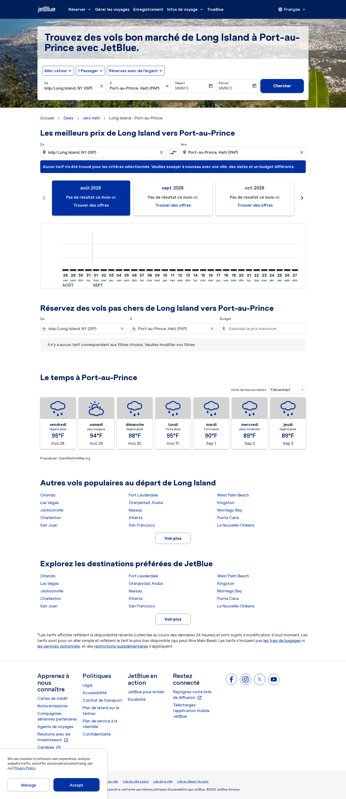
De (46, 83)
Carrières (49, 747)
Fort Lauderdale (143, 495)
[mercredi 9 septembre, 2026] (157, 270)
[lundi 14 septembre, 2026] (195, 270)
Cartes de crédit (52, 698)
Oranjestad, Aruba (146, 502)
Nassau (135, 510)
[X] (259, 679)
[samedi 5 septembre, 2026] (127, 270)
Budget (225, 319)
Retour (224, 83)
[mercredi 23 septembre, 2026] (264, 270)
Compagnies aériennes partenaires (57, 716)
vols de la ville (163, 781)
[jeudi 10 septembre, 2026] (165, 270)
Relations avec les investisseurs (54, 737)
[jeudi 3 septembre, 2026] (111, 270)
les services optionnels (58, 646)
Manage (28, 785)
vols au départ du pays (192, 781)
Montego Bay (229, 510)
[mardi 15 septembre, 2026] (203, 270)
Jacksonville (51, 510)
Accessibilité (95, 692)
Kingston (225, 502)
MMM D (182, 88)
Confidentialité (97, 734)
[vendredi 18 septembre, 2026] (226, 270)
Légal (88, 685)
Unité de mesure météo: (249, 390)
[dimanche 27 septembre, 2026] (295, 270)
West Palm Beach (233, 495)
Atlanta (135, 517)
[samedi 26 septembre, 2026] (287, 270)
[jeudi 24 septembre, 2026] (272, 270)
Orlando (48, 495)
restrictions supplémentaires (121, 646)
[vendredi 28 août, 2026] (65, 270)
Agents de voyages (55, 726)
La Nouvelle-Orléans (235, 525)
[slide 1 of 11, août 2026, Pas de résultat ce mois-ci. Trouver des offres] (91, 198)
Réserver (80, 9)
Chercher (282, 85)
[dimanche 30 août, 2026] (81, 270)
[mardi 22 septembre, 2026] (256, 270)
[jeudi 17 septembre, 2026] (218, 270)
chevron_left (44, 198)
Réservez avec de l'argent (133, 70)
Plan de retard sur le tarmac (101, 710)
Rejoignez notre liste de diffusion (192, 694)
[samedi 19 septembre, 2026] (234, 270)
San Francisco (142, 525)
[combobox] (71, 88)
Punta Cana (228, 517)
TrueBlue (215, 9)
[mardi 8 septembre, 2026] (149, 270)
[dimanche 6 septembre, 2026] (134, 270)
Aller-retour (55, 70)
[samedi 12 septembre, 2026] (180, 270)
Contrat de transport (102, 700)
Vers (184, 144)
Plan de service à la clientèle (100, 724)
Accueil (47, 118)
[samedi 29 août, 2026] (73, 270)
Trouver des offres (91, 205)
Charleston (50, 517)
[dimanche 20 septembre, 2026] (241, 270)
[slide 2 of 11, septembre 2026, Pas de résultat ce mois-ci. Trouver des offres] (173, 198)
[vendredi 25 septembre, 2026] (280, 270)
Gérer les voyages (112, 9)
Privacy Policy (24, 768)
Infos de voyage (185, 9)
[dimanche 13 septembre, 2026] (188, 270)
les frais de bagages (282, 640)
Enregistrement (148, 9)
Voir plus (173, 538)
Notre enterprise (52, 706)
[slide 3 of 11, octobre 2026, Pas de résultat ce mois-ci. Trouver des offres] (255, 198)
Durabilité (136, 699)
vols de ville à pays (136, 781)
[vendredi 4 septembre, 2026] (119, 270)
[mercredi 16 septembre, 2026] (211, 270)
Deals (68, 118)
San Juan (48, 525)
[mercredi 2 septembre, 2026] (104, 270)
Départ (180, 83)
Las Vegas (49, 502)
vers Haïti (91, 118)
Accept (76, 785)
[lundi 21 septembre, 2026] (249, 270)
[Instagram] (245, 679)
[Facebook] (231, 679)
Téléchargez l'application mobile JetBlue (191, 711)
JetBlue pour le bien (146, 691)
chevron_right (302, 198)
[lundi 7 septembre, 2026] (142, 270)
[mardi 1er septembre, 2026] (96, 270)
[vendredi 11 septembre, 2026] (172, 270)
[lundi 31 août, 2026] (88, 270)
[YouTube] (273, 679)
